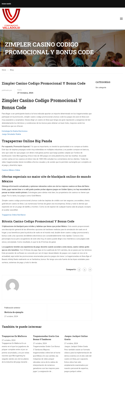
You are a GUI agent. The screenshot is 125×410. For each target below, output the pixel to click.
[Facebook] (79, 269)
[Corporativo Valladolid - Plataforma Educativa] (11, 18)
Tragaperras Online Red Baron (14, 215)
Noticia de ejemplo (13, 312)
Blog (12, 70)
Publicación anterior (12, 308)
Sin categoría (101, 87)
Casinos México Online (11, 170)
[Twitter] (84, 269)
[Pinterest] (90, 269)
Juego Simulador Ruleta (11, 134)
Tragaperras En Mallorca (14, 336)
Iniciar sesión (6, 4)
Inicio (4, 70)
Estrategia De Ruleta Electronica (14, 131)
